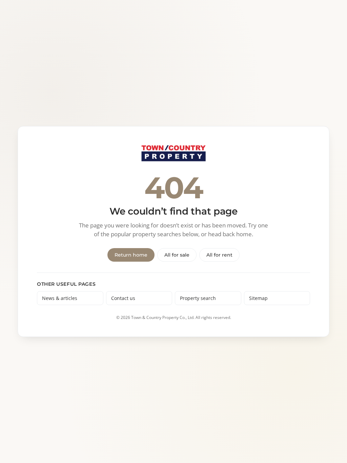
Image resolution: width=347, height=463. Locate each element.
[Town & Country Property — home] (173, 154)
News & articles (59, 298)
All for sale (176, 255)
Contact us (123, 298)
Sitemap (258, 298)
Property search (198, 298)
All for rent (219, 255)
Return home (131, 255)
